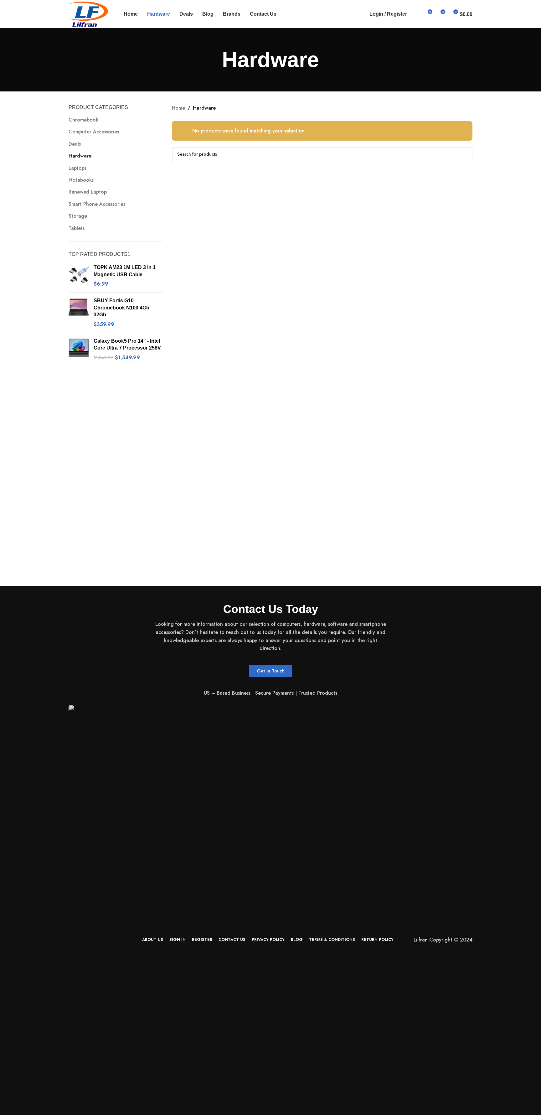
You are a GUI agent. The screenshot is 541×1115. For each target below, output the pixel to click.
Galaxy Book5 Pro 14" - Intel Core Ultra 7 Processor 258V (127, 344)
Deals (75, 144)
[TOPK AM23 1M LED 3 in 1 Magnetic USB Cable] (79, 276)
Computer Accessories (94, 131)
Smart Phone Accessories (97, 204)
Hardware (80, 155)
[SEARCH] (465, 154)
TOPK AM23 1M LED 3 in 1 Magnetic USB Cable (125, 271)
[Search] (415, 14)
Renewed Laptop (88, 191)
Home (178, 108)
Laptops (77, 168)
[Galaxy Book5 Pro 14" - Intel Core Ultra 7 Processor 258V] (79, 349)
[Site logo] (88, 13)
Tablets (77, 228)
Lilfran (421, 939)
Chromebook (83, 119)
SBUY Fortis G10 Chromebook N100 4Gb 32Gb (121, 307)
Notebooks (81, 180)
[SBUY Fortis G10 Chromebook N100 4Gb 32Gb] (79, 312)
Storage (78, 216)
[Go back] (214, 60)
